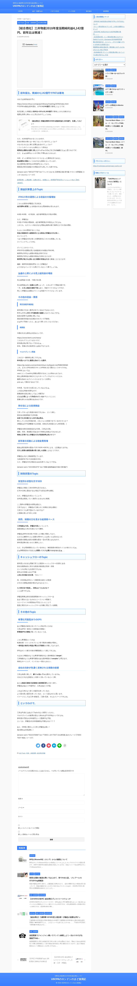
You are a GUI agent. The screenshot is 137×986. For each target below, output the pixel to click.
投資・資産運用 (31, 753)
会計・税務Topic (37, 11)
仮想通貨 (106, 11)
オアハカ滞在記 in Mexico (114, 105)
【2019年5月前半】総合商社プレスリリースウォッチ (50, 899)
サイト (20, 816)
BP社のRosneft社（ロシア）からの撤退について (48, 859)
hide (35, 44)
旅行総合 (89, 11)
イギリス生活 (54, 11)
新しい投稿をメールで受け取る (28, 834)
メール (21, 807)
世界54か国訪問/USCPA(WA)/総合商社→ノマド (68, 976)
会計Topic (22, 753)
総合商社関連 (41, 753)
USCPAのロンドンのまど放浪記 (28, 6)
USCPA (20, 11)
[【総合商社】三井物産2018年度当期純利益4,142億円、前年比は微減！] (54, 745)
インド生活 (71, 11)
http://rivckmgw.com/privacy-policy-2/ (107, 166)
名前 (20, 799)
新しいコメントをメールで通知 (28, 828)
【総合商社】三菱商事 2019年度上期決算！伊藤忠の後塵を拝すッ (54, 917)
